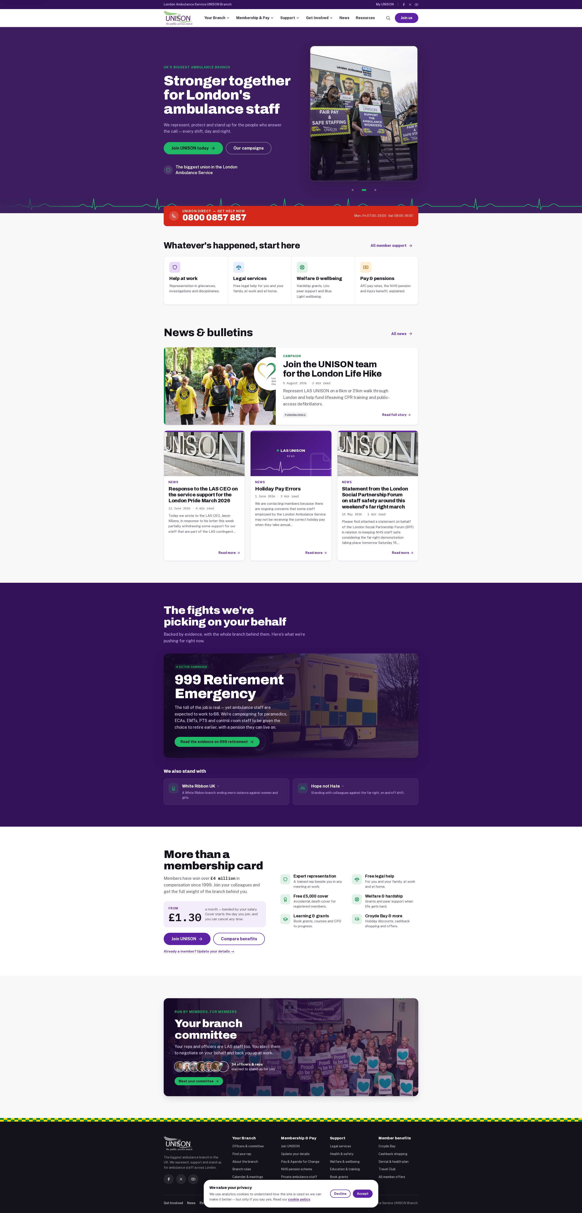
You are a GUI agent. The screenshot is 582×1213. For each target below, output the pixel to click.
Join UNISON (290, 1146)
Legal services (340, 1146)
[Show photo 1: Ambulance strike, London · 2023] (353, 190)
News (344, 18)
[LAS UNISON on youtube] (416, 4)
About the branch (245, 1161)
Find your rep (241, 1154)
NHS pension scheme (296, 1169)
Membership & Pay (252, 18)
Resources (365, 18)
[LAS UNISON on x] (410, 4)
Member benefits (395, 1138)
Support (287, 18)
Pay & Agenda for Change (300, 1161)
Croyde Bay (387, 1146)
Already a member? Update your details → (199, 951)
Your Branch (214, 18)
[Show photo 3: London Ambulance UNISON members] (375, 190)
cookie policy (299, 1199)
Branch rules (241, 1169)
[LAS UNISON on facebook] (404, 4)
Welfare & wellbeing (345, 1161)
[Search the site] (388, 18)
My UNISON (385, 4)
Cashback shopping (393, 1154)
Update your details (295, 1154)
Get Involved (317, 18)
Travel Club (387, 1169)
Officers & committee (248, 1146)
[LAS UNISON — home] (178, 18)
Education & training (345, 1169)
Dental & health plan (394, 1161)
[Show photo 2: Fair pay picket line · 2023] (364, 190)
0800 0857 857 (214, 217)
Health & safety (341, 1154)
